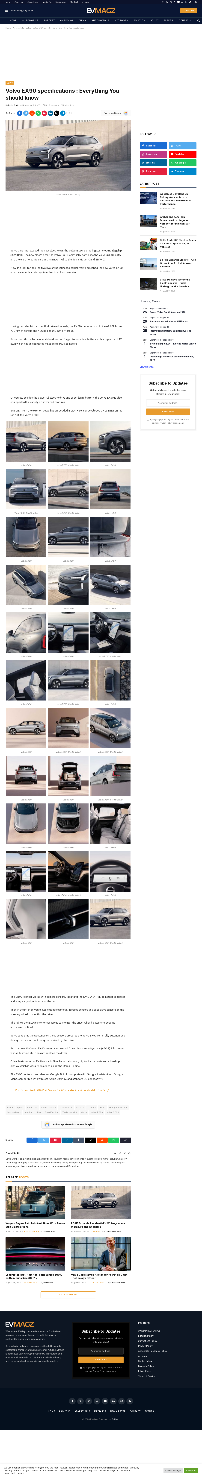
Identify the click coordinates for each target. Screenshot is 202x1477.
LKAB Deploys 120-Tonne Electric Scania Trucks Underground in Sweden (175, 283)
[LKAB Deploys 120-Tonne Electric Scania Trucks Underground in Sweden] (148, 284)
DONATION (189, 11)
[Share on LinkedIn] (50, 113)
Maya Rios (50, 1231)
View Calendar (147, 366)
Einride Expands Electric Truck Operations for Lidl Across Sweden (178, 263)
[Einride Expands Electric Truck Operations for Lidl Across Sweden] (148, 264)
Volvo (28, 28)
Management (97, 1283)
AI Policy (142, 1356)
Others (184, 20)
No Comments (52, 105)
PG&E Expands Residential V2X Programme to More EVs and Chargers (99, 1225)
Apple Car (32, 1107)
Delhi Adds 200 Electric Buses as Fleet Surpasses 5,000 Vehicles (178, 243)
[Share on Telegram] (62, 113)
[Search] (198, 20)
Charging (66, 20)
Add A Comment (68, 1294)
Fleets (168, 20)
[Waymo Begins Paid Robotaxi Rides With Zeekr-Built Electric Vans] (35, 1202)
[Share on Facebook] (19, 113)
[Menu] (6, 10)
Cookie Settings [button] (173, 1470)
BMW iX (80, 1107)
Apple (20, 1107)
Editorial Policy (145, 1336)
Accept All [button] (191, 1470)
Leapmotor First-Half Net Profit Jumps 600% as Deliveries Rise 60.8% (34, 1276)
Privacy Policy (166, 423)
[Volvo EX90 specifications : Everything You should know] (68, 190)
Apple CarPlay (48, 1107)
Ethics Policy (144, 1371)
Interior (28, 1112)
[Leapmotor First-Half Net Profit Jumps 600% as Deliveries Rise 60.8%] (35, 1253)
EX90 (102, 1107)
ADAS (10, 1107)
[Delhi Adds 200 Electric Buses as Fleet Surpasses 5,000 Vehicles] (148, 244)
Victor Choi (48, 1283)
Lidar (38, 1112)
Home (7, 2)
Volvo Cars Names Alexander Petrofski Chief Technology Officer (99, 1276)
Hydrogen (121, 20)
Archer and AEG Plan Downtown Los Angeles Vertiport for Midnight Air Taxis (175, 221)
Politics (139, 20)
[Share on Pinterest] (44, 113)
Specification (51, 1112)
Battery (49, 20)
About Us (19, 2)
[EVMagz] (101, 11)
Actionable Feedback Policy (152, 1351)
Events (85, 2)
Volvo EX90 (97, 1112)
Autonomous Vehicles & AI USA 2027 (170, 321)
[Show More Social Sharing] (69, 113)
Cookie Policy (145, 1361)
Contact (74, 2)
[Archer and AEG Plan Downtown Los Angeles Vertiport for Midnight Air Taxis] (148, 221)
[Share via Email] (56, 113)
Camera (92, 1107)
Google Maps (14, 1112)
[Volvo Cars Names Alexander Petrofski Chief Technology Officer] (101, 1253)
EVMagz (115, 1419)
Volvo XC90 (113, 1112)
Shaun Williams (114, 1231)
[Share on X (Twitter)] (26, 113)
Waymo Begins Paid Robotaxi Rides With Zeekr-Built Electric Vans (35, 1225)
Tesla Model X (69, 1112)
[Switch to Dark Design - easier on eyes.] (195, 2)
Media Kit (47, 2)
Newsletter (61, 2)
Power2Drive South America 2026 (167, 312)
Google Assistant (118, 1107)
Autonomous (100, 20)
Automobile (30, 20)
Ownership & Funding (149, 1331)
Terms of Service (146, 1376)
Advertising (33, 2)
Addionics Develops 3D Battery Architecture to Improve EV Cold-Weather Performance (175, 198)
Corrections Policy (147, 1341)
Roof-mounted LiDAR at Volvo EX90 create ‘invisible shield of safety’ (62, 1090)
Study (154, 20)
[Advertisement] (100, 58)
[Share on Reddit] (32, 113)
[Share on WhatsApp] (38, 113)
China (82, 20)
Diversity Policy (146, 1366)
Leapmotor (30, 1283)
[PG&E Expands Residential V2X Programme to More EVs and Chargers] (101, 1202)
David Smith (13, 105)
